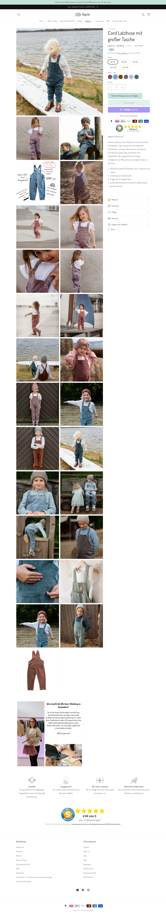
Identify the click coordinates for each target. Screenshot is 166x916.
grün (136, 77)
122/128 (113, 67)
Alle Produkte (88, 877)
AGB (17, 869)
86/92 (112, 62)
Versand (19, 851)
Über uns (86, 851)
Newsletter (87, 864)
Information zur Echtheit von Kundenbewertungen (34, 877)
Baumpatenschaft (89, 873)
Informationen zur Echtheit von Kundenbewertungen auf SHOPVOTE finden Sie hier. (96, 824)
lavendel (131, 77)
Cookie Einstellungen (23, 881)
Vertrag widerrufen (23, 864)
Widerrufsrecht (21, 860)
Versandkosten (123, 53)
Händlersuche (88, 869)
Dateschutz (20, 873)
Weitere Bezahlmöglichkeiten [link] (129, 115)
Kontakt (86, 847)
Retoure (19, 856)
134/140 (125, 67)
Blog (85, 860)
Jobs (85, 856)
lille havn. (79, 910)
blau (115, 77)
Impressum (20, 847)
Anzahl (110, 82)
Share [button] (113, 229)
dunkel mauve (110, 77)
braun (120, 77)
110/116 (135, 62)
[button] (19, 14)
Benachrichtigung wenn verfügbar (125, 96)
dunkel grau (126, 77)
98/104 (124, 62)
